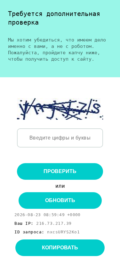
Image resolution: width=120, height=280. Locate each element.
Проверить (60, 171)
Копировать (60, 247)
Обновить (60, 200)
